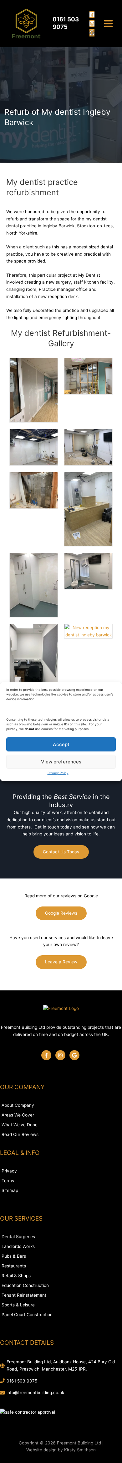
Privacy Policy (58, 773)
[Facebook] (92, 14)
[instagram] (61, 1055)
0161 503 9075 (22, 1380)
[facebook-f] (47, 1055)
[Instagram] (92, 23)
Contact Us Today (61, 851)
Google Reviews (61, 913)
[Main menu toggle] (108, 23)
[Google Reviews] (92, 32)
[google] (75, 1055)
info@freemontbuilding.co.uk (35, 1392)
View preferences (61, 761)
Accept (61, 744)
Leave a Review (61, 961)
